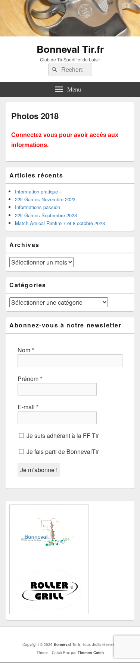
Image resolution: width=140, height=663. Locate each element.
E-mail (28, 407)
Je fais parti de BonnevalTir (62, 452)
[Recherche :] (70, 69)
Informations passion (37, 207)
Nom (26, 350)
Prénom (30, 379)
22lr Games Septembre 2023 (46, 215)
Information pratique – (38, 191)
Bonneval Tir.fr (70, 49)
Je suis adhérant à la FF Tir (62, 436)
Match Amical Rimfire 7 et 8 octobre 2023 (60, 223)
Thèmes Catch (91, 652)
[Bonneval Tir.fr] (70, 34)
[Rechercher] (53, 69)
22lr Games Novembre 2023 (45, 199)
